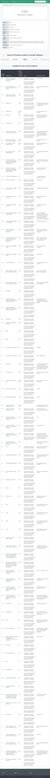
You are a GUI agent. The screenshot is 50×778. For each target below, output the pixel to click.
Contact (15, 776)
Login (11, 1)
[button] (32, 2)
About (11, 776)
